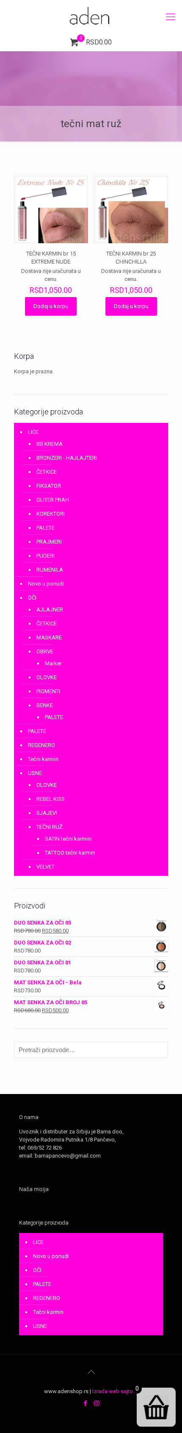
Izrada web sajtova (115, 1391)
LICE (33, 432)
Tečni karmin (43, 759)
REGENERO (41, 745)
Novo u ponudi (46, 583)
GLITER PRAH (52, 500)
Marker (53, 663)
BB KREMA (49, 444)
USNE (35, 773)
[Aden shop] (91, 17)
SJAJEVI (46, 813)
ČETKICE (46, 472)
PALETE (45, 528)
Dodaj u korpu (50, 306)
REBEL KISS (50, 799)
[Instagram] (96, 1403)
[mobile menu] (170, 17)
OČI (32, 597)
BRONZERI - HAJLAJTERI (66, 458)
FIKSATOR (48, 486)
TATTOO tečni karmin (70, 853)
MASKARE (49, 637)
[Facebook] (85, 1403)
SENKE (44, 705)
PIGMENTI (48, 691)
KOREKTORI (50, 514)
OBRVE (44, 651)
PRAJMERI (49, 542)
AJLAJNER (49, 609)
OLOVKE (46, 677)
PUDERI (45, 556)
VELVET (45, 867)
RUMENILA (49, 570)
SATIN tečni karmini (68, 839)
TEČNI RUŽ (49, 827)
